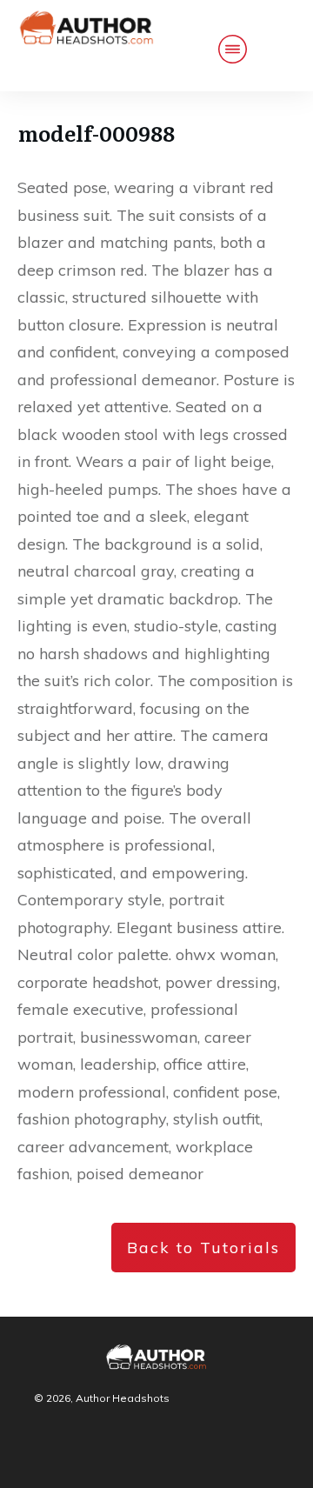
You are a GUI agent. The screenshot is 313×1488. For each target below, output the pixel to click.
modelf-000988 (96, 132)
